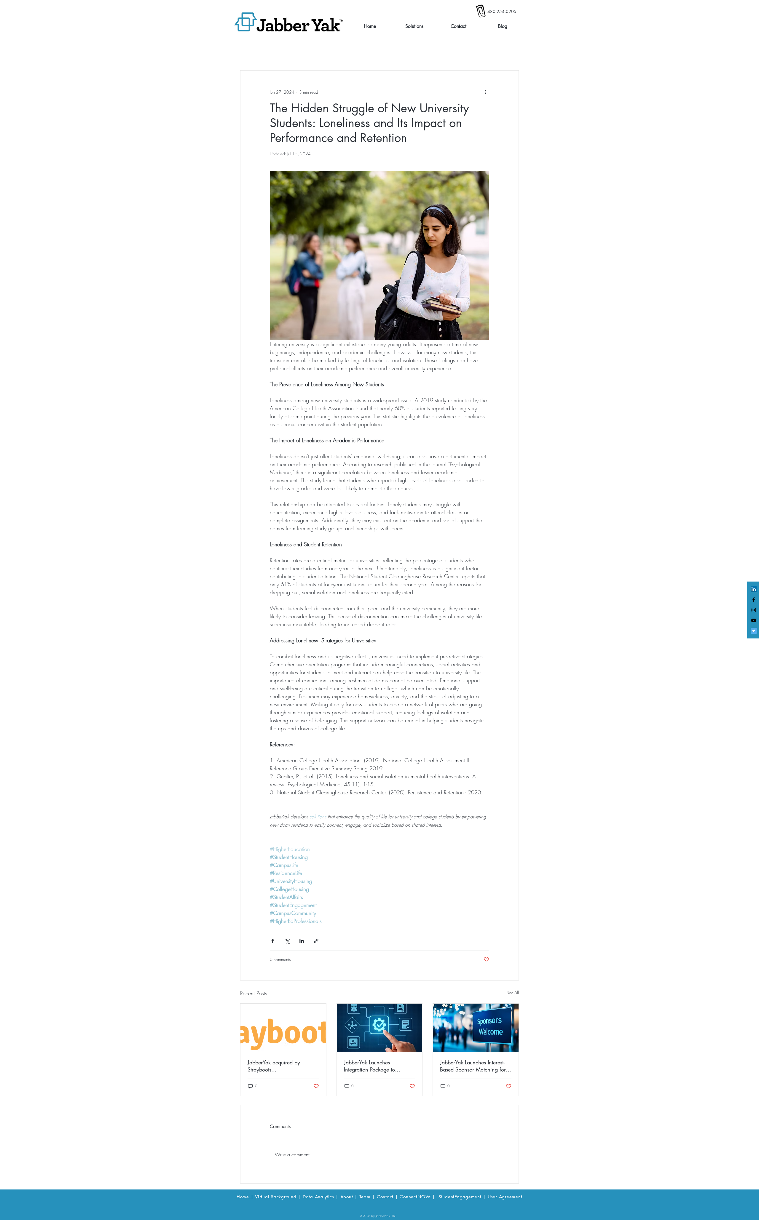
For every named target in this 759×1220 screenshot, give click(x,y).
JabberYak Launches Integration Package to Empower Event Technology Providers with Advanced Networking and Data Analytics (375, 1066)
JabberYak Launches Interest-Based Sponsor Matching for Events (473, 1066)
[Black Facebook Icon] (754, 600)
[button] (414, 26)
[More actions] (485, 91)
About (346, 1197)
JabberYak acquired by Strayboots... (274, 1066)
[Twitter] (754, 631)
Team (365, 1197)
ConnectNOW (416, 1197)
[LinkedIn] (754, 589)
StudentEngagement (461, 1197)
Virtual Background (275, 1197)
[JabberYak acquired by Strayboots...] (283, 1028)
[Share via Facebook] (272, 941)
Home (244, 1197)
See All (513, 992)
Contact (385, 1197)
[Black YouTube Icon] (754, 620)
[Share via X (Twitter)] (287, 941)
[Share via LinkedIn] (301, 941)
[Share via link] (316, 941)
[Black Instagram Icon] (754, 610)
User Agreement (505, 1197)
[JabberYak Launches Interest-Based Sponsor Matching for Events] (476, 1028)
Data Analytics (318, 1197)
